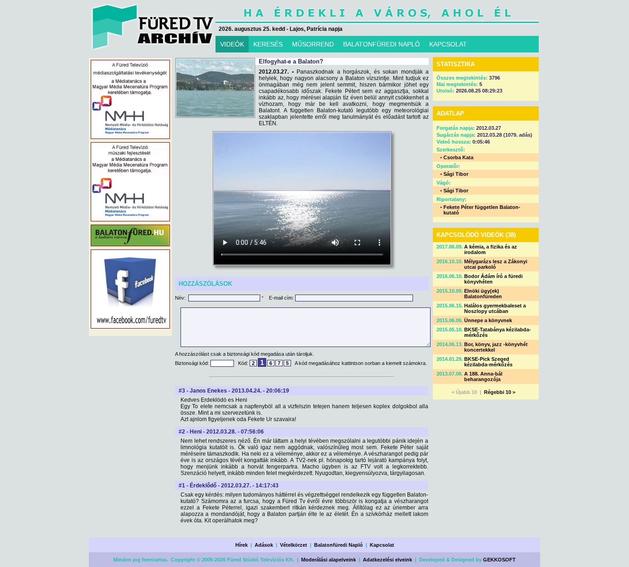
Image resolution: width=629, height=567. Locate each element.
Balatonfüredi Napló (338, 545)
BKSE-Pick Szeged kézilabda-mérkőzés (488, 361)
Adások (264, 545)
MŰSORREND (313, 44)
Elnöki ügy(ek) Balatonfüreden (483, 293)
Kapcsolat (382, 545)
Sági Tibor (455, 174)
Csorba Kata (458, 157)
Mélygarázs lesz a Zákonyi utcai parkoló (495, 264)
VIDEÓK (232, 44)
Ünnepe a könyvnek (488, 320)
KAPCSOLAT (448, 44)
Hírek (241, 545)
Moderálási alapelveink (328, 559)
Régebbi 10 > (499, 392)
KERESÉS (268, 44)
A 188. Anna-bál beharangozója (483, 376)
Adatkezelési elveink (387, 559)
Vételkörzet (293, 545)
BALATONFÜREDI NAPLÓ (381, 44)
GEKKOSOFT (499, 559)
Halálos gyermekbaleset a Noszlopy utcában (495, 308)
